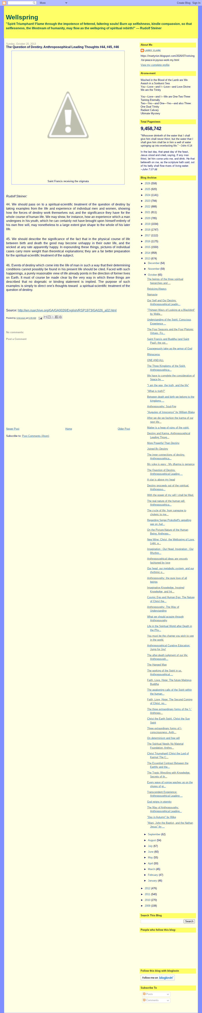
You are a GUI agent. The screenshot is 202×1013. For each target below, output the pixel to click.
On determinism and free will (163, 738)
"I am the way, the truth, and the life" (168, 385)
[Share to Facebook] (57, 317)
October (153, 274)
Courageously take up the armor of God (169, 348)
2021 (148, 212)
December (154, 263)
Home (68, 428)
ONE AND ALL (155, 360)
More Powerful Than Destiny (163, 443)
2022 (148, 206)
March (152, 869)
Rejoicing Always (156, 288)
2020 (148, 218)
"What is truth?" (156, 391)
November (154, 268)
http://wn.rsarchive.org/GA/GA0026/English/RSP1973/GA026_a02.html (67, 310)
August (152, 840)
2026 (148, 183)
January (153, 880)
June (151, 851)
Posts (149, 994)
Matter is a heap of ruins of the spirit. (168, 427)
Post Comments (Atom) (35, 435)
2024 (148, 195)
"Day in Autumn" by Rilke (161, 817)
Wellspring (22, 17)
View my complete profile (155, 64)
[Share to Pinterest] (60, 317)
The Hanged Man (157, 664)
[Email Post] (40, 318)
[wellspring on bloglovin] (158, 979)
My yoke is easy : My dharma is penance (171, 464)
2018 (148, 229)
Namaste (152, 294)
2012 (148, 888)
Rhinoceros (153, 354)
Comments (152, 1000)
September (154, 834)
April (151, 863)
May (151, 857)
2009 (148, 905)
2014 (148, 252)
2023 (148, 200)
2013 (148, 258)
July (150, 846)
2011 (148, 894)
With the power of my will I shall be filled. (170, 495)
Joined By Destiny (157, 448)
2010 (148, 900)
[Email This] (45, 317)
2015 (148, 247)
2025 (148, 189)
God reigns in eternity (159, 801)
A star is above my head (161, 479)
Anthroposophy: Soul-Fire (161, 406)
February (153, 874)
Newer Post (12, 428)
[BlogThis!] (49, 317)
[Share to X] (53, 317)
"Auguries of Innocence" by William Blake (171, 412)
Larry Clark (153, 50)
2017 (148, 235)
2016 (148, 241)
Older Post (124, 428)
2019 (148, 223)
